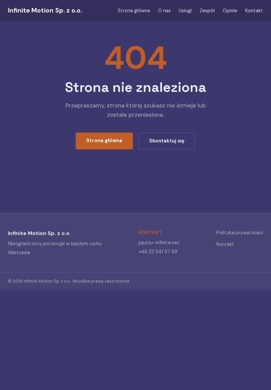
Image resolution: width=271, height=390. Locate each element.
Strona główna (134, 11)
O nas (164, 11)
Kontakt (254, 11)
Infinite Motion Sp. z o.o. (45, 10)
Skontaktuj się (166, 140)
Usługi (185, 11)
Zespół (207, 11)
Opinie (230, 11)
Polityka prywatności (239, 233)
